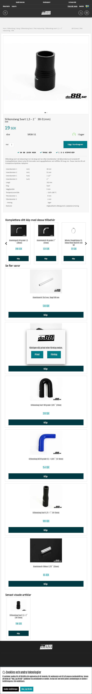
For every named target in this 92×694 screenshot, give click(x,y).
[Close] (65, 330)
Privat (37, 354)
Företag (54, 354)
